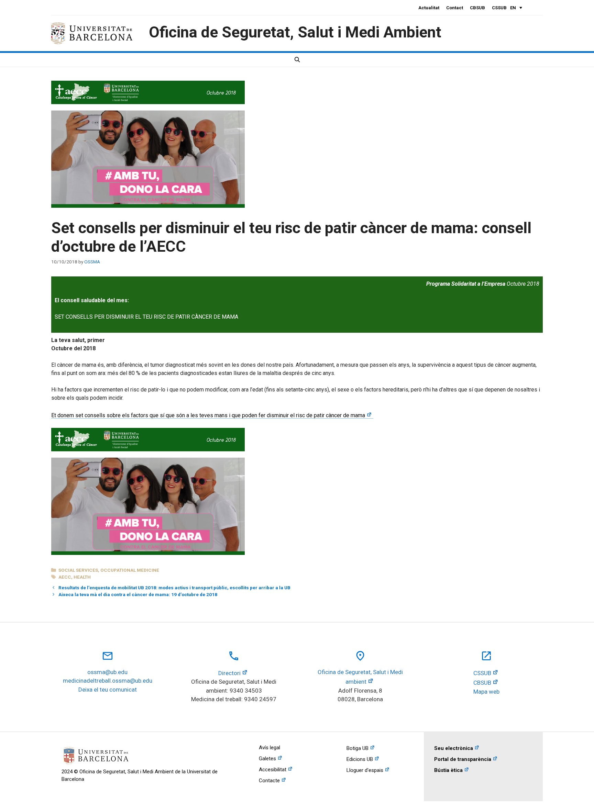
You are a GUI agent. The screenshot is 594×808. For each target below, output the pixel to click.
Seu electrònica (453, 748)
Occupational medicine (129, 570)
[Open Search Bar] (297, 60)
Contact (454, 7)
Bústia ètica (448, 770)
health (82, 577)
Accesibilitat (272, 769)
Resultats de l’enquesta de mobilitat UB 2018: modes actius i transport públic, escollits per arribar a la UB (174, 587)
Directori (229, 673)
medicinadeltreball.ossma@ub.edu (107, 680)
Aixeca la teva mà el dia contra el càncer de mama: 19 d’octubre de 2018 (137, 594)
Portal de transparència (462, 759)
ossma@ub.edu (107, 672)
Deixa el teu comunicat (107, 689)
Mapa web (486, 691)
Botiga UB (357, 748)
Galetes (267, 758)
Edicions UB (359, 759)
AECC (64, 577)
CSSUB (499, 7)
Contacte (269, 780)
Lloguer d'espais (364, 770)
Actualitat (428, 7)
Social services (78, 570)
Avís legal (269, 747)
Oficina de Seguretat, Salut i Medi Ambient (295, 32)
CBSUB (477, 7)
